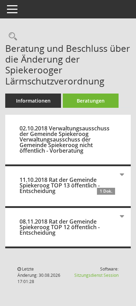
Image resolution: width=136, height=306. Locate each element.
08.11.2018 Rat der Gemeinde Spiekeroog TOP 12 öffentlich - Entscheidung (60, 227)
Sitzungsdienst (96, 275)
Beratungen (91, 100)
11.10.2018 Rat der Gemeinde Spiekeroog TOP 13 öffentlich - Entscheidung (66, 185)
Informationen (33, 100)
